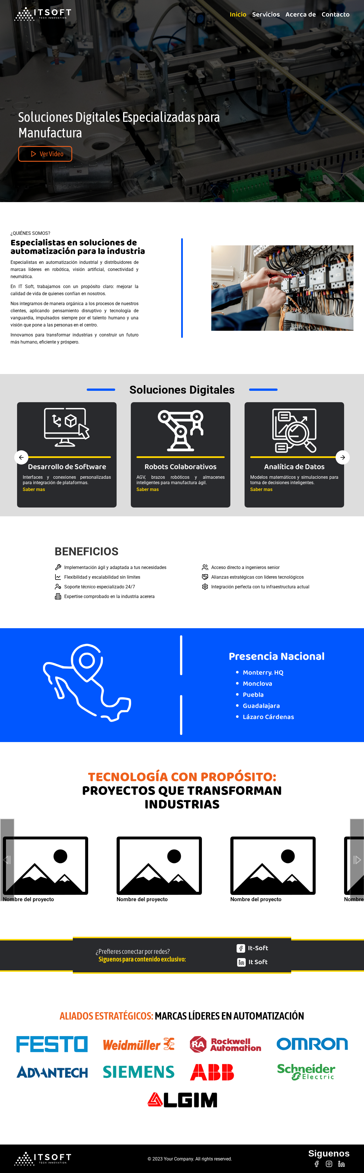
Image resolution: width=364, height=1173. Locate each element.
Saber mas (34, 489)
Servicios (266, 14)
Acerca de (301, 14)
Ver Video (51, 154)
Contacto (336, 14)
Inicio (238, 14)
